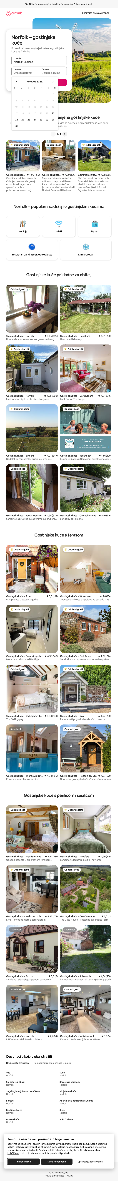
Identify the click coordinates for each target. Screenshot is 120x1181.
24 (16, 119)
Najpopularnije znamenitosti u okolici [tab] (52, 1063)
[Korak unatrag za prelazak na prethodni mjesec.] (17, 82)
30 (53, 119)
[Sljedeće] (64, 134)
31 (16, 126)
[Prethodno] (53, 134)
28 (41, 119)
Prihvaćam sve (23, 1161)
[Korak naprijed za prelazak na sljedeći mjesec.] (53, 82)
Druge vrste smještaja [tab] (17, 1063)
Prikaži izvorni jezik (83, 4)
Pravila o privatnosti (54, 1175)
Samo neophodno (57, 1161)
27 (35, 119)
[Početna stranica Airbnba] (14, 13)
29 (47, 119)
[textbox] (25, 73)
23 (53, 113)
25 (22, 119)
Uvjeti (70, 1175)
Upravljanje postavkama (90, 1161)
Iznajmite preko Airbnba (96, 13)
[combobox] (39, 62)
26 (29, 119)
